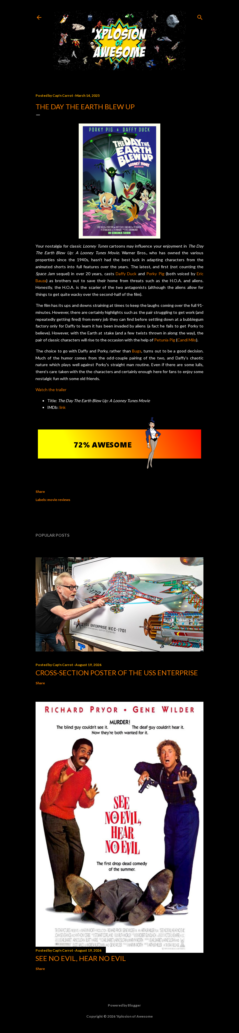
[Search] (199, 16)
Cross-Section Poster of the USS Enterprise (117, 672)
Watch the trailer (51, 389)
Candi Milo (186, 339)
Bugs (136, 350)
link (62, 407)
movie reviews (58, 499)
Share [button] (40, 491)
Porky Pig (155, 273)
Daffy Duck (126, 273)
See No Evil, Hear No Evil (81, 958)
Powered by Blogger (124, 1005)
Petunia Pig (164, 339)
